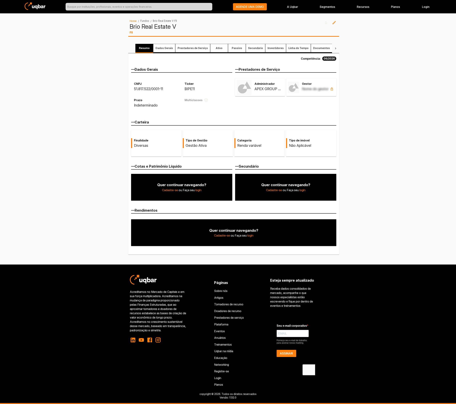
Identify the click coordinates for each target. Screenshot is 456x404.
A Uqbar (292, 7)
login (198, 190)
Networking (221, 364)
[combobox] (139, 7)
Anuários (220, 338)
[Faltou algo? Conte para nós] (334, 22)
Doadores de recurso (227, 311)
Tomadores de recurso (228, 304)
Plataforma (221, 324)
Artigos (218, 297)
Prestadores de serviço (229, 317)
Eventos (219, 331)
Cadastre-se (170, 190)
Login (217, 378)
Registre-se (221, 371)
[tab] (144, 48)
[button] (250, 6)
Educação (220, 358)
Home (133, 20)
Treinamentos (223, 344)
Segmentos (327, 7)
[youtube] (141, 340)
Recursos (363, 7)
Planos (395, 7)
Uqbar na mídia (223, 351)
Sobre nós (220, 291)
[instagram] (158, 340)
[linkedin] (134, 340)
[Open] (210, 6)
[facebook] (149, 340)
